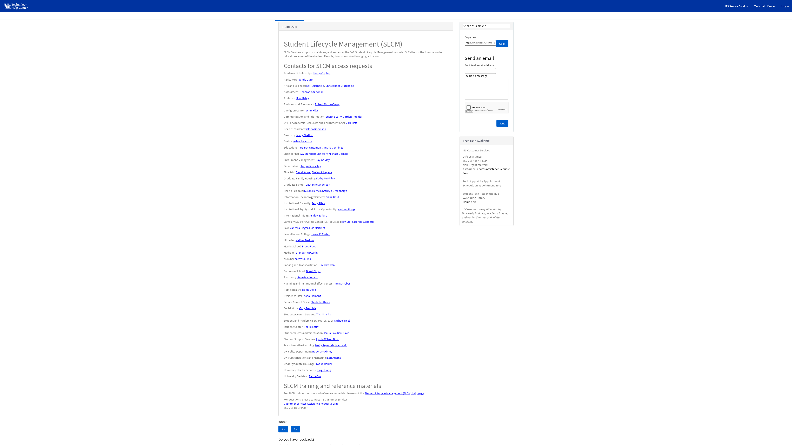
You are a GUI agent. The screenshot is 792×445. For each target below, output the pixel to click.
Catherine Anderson (318, 184)
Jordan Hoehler (352, 116)
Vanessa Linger (299, 228)
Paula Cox (330, 333)
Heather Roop (346, 209)
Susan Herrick (312, 191)
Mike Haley (302, 98)
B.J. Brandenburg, (310, 154)
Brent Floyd (309, 246)
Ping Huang (324, 370)
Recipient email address (479, 65)
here (498, 185)
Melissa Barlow (305, 240)
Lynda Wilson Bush (327, 339)
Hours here (469, 202)
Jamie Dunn (306, 79)
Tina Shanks (323, 314)
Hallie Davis (309, 290)
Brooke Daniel (323, 364)
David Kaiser (303, 172)
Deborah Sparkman (312, 92)
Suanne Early (334, 116)
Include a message (476, 76)
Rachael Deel (342, 320)
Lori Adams (334, 358)
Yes (283, 429)
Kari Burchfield (315, 86)
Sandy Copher (321, 73)
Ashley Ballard (318, 215)
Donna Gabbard (364, 222)
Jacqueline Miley (311, 166)
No (295, 429)
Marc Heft (351, 123)
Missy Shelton (304, 135)
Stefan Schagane (322, 172)
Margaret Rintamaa (309, 147)
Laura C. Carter (320, 234)
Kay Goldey (323, 160)
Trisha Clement (311, 296)
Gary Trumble (307, 308)
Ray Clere (347, 222)
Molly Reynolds (324, 345)
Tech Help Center (764, 6)
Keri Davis (343, 333)
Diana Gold (332, 197)
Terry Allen (318, 203)
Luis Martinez (317, 228)
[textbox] (480, 43)
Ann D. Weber (342, 283)
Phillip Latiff (311, 327)
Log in (785, 6)
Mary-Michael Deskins (335, 154)
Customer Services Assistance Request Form (311, 403)
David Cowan (327, 265)
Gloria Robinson (316, 129)
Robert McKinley (322, 351)
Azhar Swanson (302, 141)
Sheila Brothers (320, 302)
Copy (502, 44)
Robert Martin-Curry (327, 104)
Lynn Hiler (312, 110)
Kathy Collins (303, 259)
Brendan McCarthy (307, 252)
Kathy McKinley (325, 178)
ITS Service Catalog (736, 6)
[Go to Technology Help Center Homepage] (16, 6)
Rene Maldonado (307, 277)
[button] (502, 123)
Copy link (470, 37)
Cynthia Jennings (332, 147)
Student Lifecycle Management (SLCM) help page (394, 393)
